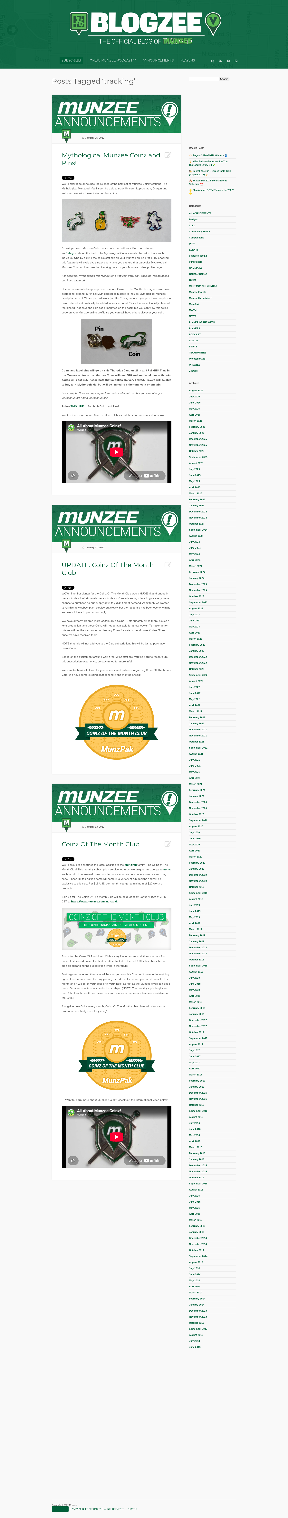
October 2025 (196, 451)
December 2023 (198, 584)
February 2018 (197, 1008)
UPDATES (194, 364)
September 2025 (198, 457)
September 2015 (198, 1183)
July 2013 (194, 1341)
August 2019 (196, 899)
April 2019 (194, 923)
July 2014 (194, 1268)
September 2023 (198, 602)
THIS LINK (77, 406)
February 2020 (197, 862)
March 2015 (195, 1220)
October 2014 (196, 1250)
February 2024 (197, 572)
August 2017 (196, 1044)
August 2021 (196, 753)
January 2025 (196, 505)
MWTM (193, 310)
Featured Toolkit (198, 255)
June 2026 (195, 402)
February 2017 (197, 1080)
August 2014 (196, 1262)
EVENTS (193, 249)
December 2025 (198, 439)
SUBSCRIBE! (71, 60)
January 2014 (196, 1304)
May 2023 (194, 626)
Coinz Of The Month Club (100, 844)
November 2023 (198, 590)
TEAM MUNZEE (197, 352)
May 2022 (194, 699)
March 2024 (195, 566)
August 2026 (196, 390)
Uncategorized (197, 358)
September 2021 (198, 747)
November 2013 (198, 1316)
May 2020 (194, 844)
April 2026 (194, 414)
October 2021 (196, 741)
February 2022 (197, 717)
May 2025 (194, 481)
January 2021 (196, 796)
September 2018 (198, 965)
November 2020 (198, 808)
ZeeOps (193, 370)
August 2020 (196, 826)
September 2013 (198, 1329)
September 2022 (198, 675)
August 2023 (196, 608)
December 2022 (198, 657)
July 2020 (194, 832)
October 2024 (196, 523)
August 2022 (196, 681)
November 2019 (198, 881)
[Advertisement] (218, 113)
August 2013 (196, 1335)
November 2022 (198, 663)
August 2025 (196, 463)
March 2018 (195, 1002)
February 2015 (197, 1226)
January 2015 (196, 1232)
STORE (193, 346)
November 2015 (198, 1171)
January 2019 (196, 941)
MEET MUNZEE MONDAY (203, 286)
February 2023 (197, 644)
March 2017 (195, 1074)
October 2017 (196, 1032)
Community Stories (200, 231)
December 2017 (198, 1020)
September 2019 (198, 893)
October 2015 (196, 1177)
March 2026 (195, 420)
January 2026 (196, 433)
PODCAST (195, 334)
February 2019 (197, 935)
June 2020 (195, 838)
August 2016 (196, 1117)
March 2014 (195, 1292)
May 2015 (194, 1208)
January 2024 (196, 578)
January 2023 (196, 651)
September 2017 (198, 1038)
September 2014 (198, 1256)
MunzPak (131, 864)
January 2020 (196, 868)
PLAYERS (187, 60)
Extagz (70, 253)
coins (167, 869)
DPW (192, 243)
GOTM (192, 280)
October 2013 (196, 1323)
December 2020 (198, 802)
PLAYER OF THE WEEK (202, 322)
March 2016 (195, 1147)
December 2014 (198, 1238)
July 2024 (194, 542)
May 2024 (194, 554)
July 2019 (194, 905)
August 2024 (196, 536)
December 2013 (198, 1310)
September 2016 (198, 1111)
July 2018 (194, 977)
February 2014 (197, 1298)
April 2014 (194, 1286)
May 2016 (194, 1135)
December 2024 (198, 511)
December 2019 (198, 875)
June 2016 (195, 1129)
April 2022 (194, 705)
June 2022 (195, 693)
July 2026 (194, 396)
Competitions (196, 237)
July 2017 (194, 1050)
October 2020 (196, 814)
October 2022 (196, 669)
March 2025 (195, 493)
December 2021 (198, 729)
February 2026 (197, 427)
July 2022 (194, 687)
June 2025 (195, 475)
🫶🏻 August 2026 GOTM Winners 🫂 (208, 155)
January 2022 (196, 723)
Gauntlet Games (198, 274)
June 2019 (195, 911)
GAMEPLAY (195, 268)
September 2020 (198, 820)
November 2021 (198, 735)
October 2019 (196, 887)
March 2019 (195, 929)
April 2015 (194, 1214)
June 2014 (195, 1274)
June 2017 (195, 1056)
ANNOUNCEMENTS (158, 60)
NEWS (192, 316)
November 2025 (198, 445)
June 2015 (195, 1201)
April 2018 (194, 996)
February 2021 (197, 790)
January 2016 (196, 1159)
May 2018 (194, 990)
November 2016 (198, 1099)
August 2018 (196, 971)
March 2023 (195, 638)
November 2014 (198, 1244)
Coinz (192, 225)
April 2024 (194, 560)
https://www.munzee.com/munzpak (94, 901)
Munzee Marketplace (200, 298)
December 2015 (198, 1165)
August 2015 (196, 1189)
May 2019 (194, 917)
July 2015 (194, 1195)
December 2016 (198, 1092)
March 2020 (195, 856)
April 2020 (194, 850)
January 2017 (196, 1086)
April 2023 (194, 632)
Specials (194, 340)
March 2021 (195, 784)
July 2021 (194, 760)
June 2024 (195, 548)
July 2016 (194, 1123)
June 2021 (195, 766)
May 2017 (194, 1062)
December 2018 (198, 947)
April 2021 (194, 778)
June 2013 (195, 1347)
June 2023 (195, 620)
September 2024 (198, 529)
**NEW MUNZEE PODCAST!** (113, 60)
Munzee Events (197, 292)
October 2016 (196, 1105)
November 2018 (198, 953)
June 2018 (195, 984)
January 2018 (196, 1014)
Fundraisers (196, 262)
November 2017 (198, 1026)
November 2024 (198, 517)
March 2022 (195, 711)
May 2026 (194, 408)
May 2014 (194, 1280)
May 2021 (194, 772)
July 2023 (194, 614)
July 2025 (194, 469)
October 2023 (196, 596)
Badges (193, 219)
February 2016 (197, 1153)
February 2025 (197, 499)
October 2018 (196, 959)
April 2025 (194, 487)
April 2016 (194, 1141)
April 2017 (194, 1068)
